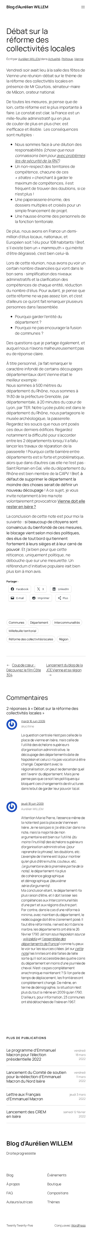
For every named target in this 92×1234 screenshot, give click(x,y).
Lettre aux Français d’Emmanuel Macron (24, 1096)
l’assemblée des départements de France (43, 941)
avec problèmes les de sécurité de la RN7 (50, 158)
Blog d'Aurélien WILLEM (27, 7)
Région (63, 639)
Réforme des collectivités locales (31, 639)
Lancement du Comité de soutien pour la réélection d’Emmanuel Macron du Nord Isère (36, 1076)
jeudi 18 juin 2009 (32, 804)
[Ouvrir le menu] (83, 7)
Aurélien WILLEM (29, 59)
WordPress (78, 1225)
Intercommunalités (67, 622)
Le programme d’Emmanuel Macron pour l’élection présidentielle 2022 (31, 1054)
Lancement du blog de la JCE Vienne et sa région (64, 667)
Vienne (78, 59)
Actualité (54, 59)
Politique (67, 59)
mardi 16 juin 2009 (33, 721)
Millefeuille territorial (22, 631)
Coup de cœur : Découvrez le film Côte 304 (23, 670)
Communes (16, 622)
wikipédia (30, 938)
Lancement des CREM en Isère (26, 1114)
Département (39, 622)
